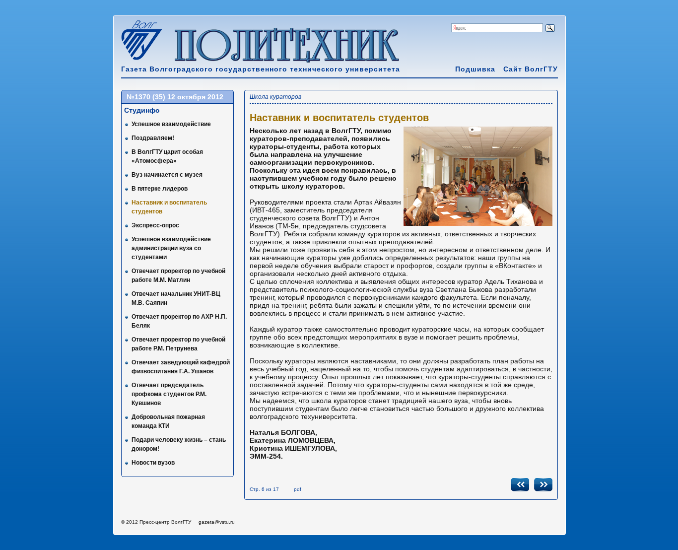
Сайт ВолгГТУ (530, 69)
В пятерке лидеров (160, 188)
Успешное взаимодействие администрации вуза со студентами (171, 248)
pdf (297, 489)
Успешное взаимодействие (171, 124)
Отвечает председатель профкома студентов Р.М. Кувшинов (169, 394)
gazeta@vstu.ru (217, 522)
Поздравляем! (153, 138)
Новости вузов (153, 462)
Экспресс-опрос (155, 225)
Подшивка (475, 69)
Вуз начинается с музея (167, 174)
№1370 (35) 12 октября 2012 (175, 97)
